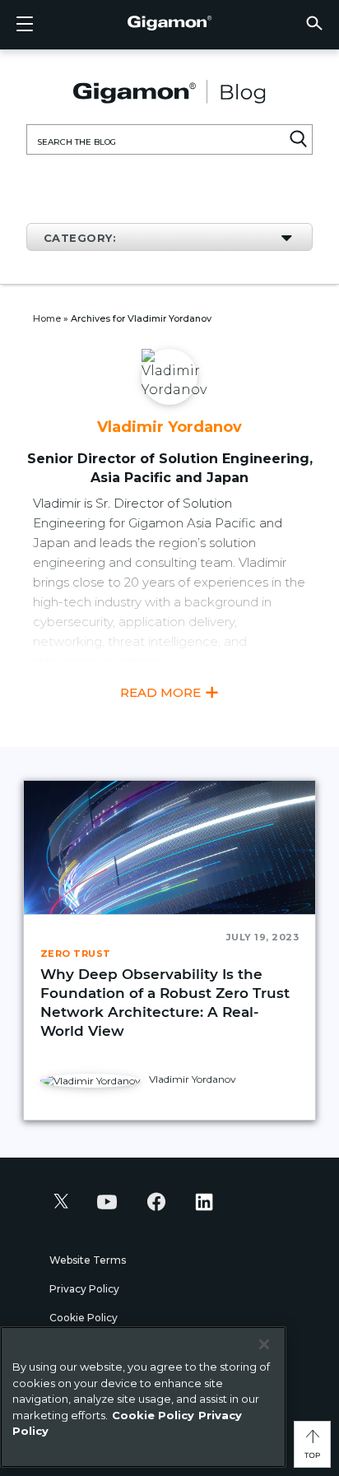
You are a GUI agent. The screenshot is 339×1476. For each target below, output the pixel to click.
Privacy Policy (84, 1289)
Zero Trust (75, 953)
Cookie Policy (83, 1317)
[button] (314, 23)
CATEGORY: (80, 237)
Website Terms (87, 1260)
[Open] (24, 24)
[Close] (264, 1344)
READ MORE (162, 692)
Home (47, 318)
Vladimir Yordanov (191, 1079)
